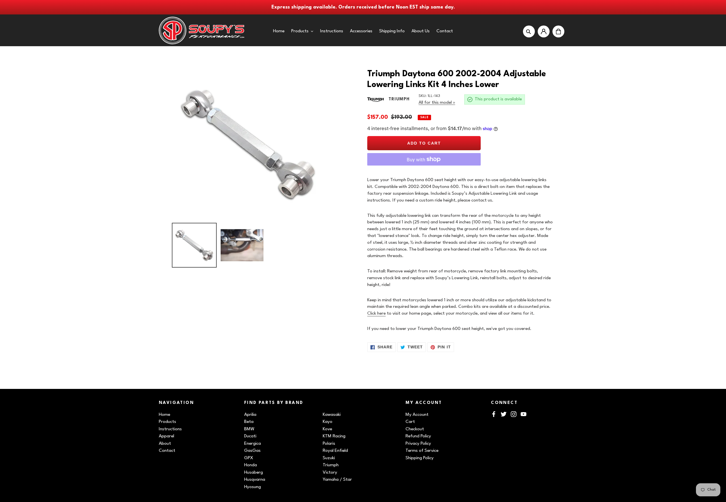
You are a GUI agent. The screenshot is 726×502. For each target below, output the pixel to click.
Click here (376, 313)
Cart (410, 422)
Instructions (170, 429)
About (165, 443)
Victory (330, 472)
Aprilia (250, 414)
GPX (248, 458)
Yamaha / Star (337, 479)
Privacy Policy (418, 443)
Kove (327, 429)
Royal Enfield (335, 450)
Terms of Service (422, 450)
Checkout (415, 429)
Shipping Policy (420, 458)
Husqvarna (254, 479)
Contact (167, 450)
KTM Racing (334, 436)
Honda (250, 465)
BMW (249, 429)
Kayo (327, 422)
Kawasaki (332, 414)
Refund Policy (418, 436)
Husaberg (253, 472)
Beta (249, 422)
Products (167, 422)
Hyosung (252, 487)
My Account (417, 414)
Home (164, 414)
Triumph (331, 465)
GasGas (252, 450)
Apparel (166, 436)
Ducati (250, 436)
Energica (252, 443)
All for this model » (437, 102)
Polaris (329, 443)
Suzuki (329, 458)
